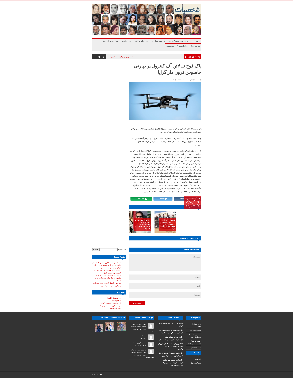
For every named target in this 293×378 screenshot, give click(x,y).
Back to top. (96, 375)
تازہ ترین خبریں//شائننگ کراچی (130, 57)
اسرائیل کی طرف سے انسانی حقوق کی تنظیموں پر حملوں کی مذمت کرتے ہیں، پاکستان (108, 278)
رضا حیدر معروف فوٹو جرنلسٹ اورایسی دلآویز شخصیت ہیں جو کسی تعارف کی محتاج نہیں (172, 362)
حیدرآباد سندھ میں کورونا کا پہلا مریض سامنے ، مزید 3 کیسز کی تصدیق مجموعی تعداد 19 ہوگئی (193, 203)
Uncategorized (116, 301)
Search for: (122, 250)
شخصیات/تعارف (115, 308)
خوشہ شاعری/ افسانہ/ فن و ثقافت (109, 306)
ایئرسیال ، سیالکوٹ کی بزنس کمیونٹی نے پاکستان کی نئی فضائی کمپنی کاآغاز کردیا (167, 224)
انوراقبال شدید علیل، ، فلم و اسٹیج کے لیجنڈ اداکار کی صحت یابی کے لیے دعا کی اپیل (142, 224)
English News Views (114, 298)
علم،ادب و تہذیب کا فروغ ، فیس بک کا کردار (106, 263)
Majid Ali (198, 359)
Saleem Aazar (196, 363)
